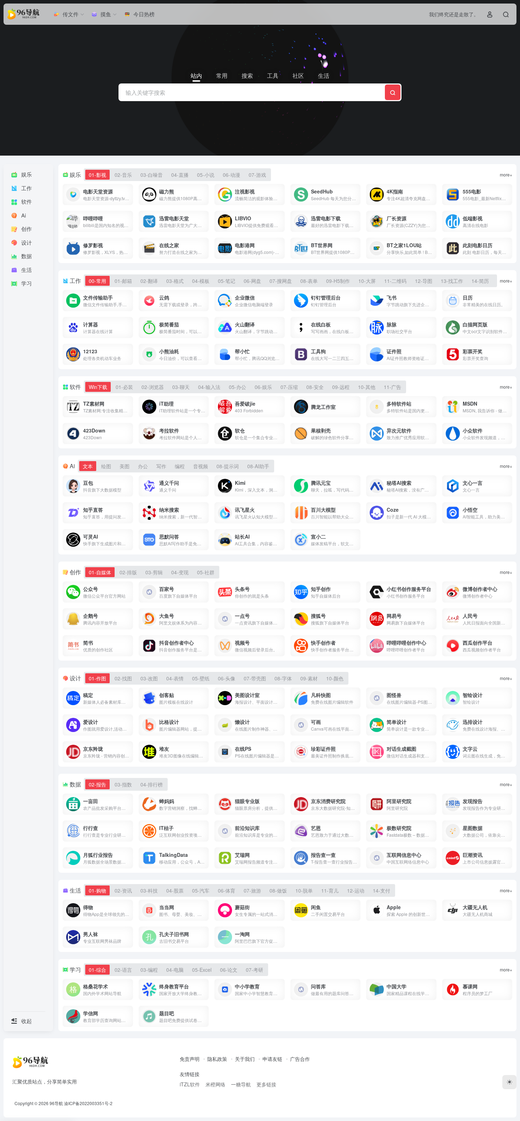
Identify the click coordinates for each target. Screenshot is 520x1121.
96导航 (56, 1103)
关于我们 (245, 1058)
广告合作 (300, 1058)
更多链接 (266, 1084)
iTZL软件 (190, 1084)
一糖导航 (241, 1084)
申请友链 (272, 1058)
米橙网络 (215, 1084)
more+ (506, 175)
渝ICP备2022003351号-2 (88, 1103)
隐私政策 (217, 1058)
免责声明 (190, 1058)
